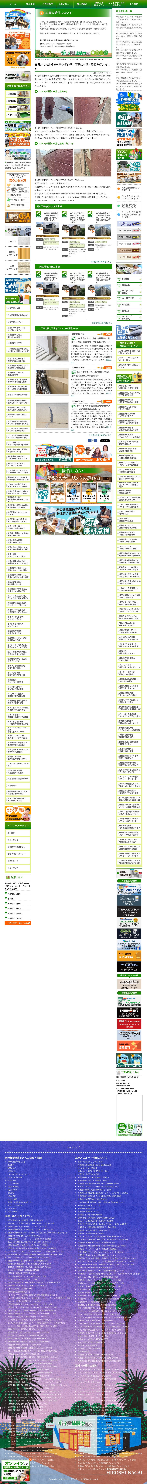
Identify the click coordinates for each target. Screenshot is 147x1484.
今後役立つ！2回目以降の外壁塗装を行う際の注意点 (97, 1227)
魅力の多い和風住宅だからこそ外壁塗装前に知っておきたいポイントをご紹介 (106, 1264)
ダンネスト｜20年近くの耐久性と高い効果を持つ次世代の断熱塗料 (102, 1407)
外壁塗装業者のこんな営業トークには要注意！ (129, 596)
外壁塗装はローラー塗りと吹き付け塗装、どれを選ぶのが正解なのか (32, 1360)
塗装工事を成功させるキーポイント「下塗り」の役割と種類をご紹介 (103, 1457)
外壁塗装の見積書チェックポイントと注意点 (129, 436)
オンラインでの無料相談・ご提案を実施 (128, 387)
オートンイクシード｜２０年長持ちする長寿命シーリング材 (99, 1416)
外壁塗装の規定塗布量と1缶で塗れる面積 (128, 680)
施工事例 (30, 4)
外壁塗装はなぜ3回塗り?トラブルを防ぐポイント (17, 520)
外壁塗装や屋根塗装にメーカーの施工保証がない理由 (129, 561)
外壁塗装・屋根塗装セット (18, 108)
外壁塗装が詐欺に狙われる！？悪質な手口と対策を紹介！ (28, 1342)
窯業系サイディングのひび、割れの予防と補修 (128, 617)
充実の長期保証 (13, 1187)
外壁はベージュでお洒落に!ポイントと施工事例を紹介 (130, 806)
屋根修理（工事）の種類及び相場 (15, 374)
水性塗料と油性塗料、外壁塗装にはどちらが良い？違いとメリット (102, 1447)
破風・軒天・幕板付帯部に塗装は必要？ (16, 527)
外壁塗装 (18, 94)
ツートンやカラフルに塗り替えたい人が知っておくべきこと (131, 214)
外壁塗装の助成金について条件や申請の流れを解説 (96, 1243)
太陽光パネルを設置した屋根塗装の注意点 (128, 701)
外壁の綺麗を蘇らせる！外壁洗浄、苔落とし (128, 687)
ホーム (13, 4)
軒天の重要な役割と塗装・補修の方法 (15, 541)
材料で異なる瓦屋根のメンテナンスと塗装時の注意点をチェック (101, 1271)
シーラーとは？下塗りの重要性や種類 (128, 547)
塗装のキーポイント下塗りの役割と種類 (127, 533)
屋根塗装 (18, 101)
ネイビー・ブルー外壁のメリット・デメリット (128, 778)
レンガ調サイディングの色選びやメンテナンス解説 (18, 471)
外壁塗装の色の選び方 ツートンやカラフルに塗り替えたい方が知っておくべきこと (38, 1233)
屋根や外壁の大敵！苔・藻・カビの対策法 (128, 694)
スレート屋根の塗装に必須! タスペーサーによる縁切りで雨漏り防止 (32, 1351)
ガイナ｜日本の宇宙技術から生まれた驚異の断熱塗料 (97, 1410)
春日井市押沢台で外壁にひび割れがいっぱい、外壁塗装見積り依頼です (129, 36)
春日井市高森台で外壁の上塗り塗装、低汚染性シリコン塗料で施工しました (129, 44)
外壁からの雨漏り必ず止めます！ (90, 1205)
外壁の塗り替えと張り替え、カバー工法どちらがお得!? (28, 1285)
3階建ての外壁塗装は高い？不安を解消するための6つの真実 (29, 1264)
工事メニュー (65, 4)
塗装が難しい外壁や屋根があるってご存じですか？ (129, 610)
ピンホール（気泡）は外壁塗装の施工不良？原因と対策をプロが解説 (32, 1326)
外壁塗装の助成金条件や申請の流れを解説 (128, 401)
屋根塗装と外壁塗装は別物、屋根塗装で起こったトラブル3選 (30, 1348)
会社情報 (11, 1193)
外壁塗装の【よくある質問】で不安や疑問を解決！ (26, 1220)
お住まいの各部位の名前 (17, 395)
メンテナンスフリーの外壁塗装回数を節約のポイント (129, 498)
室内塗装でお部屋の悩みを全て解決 (91, 1233)
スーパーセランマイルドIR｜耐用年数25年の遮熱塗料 (97, 1379)
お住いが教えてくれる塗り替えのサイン (16, 329)
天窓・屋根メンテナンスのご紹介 (16, 555)
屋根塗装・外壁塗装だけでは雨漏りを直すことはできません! (29, 1267)
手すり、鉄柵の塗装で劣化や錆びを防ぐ (16, 667)
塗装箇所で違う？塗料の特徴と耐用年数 (128, 526)
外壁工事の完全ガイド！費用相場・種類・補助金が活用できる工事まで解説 (35, 1254)
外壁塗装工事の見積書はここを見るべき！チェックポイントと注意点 (103, 1193)
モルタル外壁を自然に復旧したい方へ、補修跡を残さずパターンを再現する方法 (36, 1323)
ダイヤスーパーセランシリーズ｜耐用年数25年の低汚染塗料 (100, 1385)
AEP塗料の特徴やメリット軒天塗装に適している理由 (129, 861)
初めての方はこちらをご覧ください (91, 1162)
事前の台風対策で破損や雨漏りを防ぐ (127, 736)
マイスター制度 (13, 1183)
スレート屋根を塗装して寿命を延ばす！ (92, 1342)
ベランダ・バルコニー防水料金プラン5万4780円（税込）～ (99, 1187)
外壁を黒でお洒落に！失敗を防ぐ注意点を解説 (128, 792)
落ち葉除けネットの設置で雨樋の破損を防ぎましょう (97, 1302)
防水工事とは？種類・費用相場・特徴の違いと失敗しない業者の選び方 (33, 1391)
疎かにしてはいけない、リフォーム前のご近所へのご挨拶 (28, 1257)
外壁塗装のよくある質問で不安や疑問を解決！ (129, 394)
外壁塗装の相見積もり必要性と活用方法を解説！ (129, 422)
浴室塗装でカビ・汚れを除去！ (15, 681)
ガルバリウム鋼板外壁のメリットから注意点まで (128, 505)
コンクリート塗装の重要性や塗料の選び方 (16, 695)
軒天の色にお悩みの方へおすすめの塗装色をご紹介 (18, 548)
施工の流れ (82, 4)
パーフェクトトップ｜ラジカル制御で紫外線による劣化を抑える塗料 (103, 1369)
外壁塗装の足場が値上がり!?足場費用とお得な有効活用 (98, 1358)
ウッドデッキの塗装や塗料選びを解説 (16, 674)
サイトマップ (13, 868)
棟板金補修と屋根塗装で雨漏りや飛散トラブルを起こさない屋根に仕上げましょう (37, 1385)
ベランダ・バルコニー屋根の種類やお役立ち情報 (18, 709)
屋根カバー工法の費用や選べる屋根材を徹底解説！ (96, 1221)
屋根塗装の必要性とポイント (88, 1211)
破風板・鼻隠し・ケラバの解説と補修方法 (18, 534)
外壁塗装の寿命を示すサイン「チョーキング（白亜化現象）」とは (32, 1314)
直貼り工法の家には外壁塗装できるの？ (127, 624)
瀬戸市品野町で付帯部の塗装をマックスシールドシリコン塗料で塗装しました (129, 86)
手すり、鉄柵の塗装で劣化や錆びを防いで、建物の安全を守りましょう (103, 1314)
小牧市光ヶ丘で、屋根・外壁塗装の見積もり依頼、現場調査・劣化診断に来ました (129, 19)
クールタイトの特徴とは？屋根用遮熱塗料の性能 (129, 848)
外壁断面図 (12, 786)
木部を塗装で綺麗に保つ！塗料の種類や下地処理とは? (130, 708)
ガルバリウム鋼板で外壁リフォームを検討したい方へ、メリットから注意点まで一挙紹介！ (41, 1298)
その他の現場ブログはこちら (100, 435)
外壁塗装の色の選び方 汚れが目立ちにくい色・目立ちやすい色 (30, 1230)
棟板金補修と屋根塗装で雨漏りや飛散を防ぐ (17, 702)
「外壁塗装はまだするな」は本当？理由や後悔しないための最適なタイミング (36, 1251)
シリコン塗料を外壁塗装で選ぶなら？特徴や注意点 (18, 436)
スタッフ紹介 (13, 840)
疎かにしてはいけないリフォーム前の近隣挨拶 (128, 464)
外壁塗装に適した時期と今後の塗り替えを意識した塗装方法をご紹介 (32, 1307)
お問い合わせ (13, 861)
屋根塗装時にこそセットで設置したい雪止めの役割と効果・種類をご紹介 (104, 1299)
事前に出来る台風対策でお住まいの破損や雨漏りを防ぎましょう (31, 1419)
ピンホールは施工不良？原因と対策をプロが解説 (17, 485)
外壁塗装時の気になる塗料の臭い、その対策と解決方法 (28, 1261)
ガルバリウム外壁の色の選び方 (127, 512)
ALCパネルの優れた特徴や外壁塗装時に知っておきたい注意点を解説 (32, 1366)
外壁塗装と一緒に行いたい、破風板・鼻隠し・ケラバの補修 (99, 1280)
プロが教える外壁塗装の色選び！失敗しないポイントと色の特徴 (31, 1223)
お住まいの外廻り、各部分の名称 (20, 1289)
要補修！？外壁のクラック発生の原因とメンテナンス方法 (28, 1317)
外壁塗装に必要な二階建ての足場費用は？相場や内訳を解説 (99, 1361)
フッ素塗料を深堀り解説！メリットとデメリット (129, 820)
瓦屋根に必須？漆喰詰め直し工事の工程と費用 (95, 1268)
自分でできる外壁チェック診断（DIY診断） (23, 1279)
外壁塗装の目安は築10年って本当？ (15, 336)
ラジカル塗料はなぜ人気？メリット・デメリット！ (129, 854)
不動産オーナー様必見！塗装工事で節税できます (128, 568)
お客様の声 (47, 4)
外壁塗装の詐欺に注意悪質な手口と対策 (128, 450)
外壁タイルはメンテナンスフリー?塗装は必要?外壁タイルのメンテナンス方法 (106, 1261)
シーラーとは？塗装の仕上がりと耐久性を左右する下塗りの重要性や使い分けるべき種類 (110, 1453)
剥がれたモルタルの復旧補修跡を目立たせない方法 (18, 478)
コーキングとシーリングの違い (18, 765)
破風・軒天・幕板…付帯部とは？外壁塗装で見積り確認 (98, 1277)
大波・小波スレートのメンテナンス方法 (16, 799)
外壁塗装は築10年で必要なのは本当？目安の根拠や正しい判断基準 (32, 1248)
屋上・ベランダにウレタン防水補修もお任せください (18, 730)
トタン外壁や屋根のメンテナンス (15, 625)
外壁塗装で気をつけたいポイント (17, 513)
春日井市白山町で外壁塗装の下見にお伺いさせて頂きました (129, 51)
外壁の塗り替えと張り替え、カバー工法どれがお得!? (128, 485)
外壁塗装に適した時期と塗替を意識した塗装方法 (17, 409)
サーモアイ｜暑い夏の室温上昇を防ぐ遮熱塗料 (95, 1376)
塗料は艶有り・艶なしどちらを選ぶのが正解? (128, 631)
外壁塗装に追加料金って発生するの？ (127, 415)
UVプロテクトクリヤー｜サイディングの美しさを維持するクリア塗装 (103, 1404)
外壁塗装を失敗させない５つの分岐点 (128, 408)
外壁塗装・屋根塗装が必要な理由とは (21, 1273)
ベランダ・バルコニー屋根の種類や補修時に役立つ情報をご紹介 (31, 1388)
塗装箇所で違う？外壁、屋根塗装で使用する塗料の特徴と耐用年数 (102, 1438)
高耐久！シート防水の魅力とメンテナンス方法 (17, 737)
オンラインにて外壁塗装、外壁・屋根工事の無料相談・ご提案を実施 (103, 1239)
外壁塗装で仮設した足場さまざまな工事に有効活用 (129, 575)
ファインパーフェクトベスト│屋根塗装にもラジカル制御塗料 (100, 1373)
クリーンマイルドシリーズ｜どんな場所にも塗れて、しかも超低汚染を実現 (105, 1413)
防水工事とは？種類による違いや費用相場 (18, 716)
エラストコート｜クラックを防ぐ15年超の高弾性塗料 (97, 1401)
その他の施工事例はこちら (101, 262)
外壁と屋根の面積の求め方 (18, 779)
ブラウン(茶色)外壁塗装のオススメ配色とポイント (129, 813)
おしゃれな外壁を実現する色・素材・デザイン (129, 771)
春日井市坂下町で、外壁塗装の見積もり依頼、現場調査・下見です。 (129, 72)
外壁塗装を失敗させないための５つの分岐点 (24, 1236)
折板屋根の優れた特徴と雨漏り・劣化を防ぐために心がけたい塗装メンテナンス (107, 1258)
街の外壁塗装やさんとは (16, 1162)
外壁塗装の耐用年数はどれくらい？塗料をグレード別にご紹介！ (31, 1304)
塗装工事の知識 (14, 308)
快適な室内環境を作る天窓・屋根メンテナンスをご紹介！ (99, 1289)
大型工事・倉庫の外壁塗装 (87, 1345)
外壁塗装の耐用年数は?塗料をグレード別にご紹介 (18, 402)
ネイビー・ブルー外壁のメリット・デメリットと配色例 (28, 1438)
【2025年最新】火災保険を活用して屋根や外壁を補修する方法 (100, 1202)
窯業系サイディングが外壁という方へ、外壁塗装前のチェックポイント (103, 1466)
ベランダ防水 (18, 115)
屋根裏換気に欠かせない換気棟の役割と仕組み (17, 744)
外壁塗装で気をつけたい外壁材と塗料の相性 (17, 792)
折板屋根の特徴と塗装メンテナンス (15, 632)
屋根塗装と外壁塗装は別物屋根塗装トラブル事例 (18, 506)
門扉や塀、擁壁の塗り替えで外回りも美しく (94, 1230)
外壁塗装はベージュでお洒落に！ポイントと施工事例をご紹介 (30, 1450)
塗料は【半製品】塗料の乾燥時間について (17, 758)
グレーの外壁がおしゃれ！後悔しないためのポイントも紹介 (29, 1441)
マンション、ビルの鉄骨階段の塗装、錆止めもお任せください (100, 1311)
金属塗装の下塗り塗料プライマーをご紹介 (128, 540)
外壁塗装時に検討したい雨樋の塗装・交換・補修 (17, 569)
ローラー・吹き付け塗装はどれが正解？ (127, 673)
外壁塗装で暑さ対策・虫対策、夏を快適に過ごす (95, 1355)
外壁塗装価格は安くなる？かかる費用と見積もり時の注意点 (99, 1196)
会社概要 (134, 4)
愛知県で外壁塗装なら (16, 847)
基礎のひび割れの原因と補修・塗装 (126, 750)
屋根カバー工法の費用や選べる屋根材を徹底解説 (17, 388)
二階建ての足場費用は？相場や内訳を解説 (128, 589)
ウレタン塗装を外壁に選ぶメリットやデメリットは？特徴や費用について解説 (106, 1426)
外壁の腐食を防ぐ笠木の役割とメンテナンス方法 (18, 562)
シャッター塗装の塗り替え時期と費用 (15, 688)
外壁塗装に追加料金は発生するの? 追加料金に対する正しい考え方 (102, 1246)
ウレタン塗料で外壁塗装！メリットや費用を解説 (18, 429)
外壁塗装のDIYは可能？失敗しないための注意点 (128, 603)
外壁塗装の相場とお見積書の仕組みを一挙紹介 (95, 1190)
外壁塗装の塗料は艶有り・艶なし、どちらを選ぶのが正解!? (99, 1444)
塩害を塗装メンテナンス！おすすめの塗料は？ (18, 751)
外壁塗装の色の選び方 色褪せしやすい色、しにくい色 (27, 1226)
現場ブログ (47, 59)
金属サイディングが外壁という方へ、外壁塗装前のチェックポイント (103, 1469)
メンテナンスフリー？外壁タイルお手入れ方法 (128, 645)
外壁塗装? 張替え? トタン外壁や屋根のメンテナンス (97, 1255)
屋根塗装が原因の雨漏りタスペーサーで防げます (17, 604)
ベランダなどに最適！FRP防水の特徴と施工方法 (18, 723)
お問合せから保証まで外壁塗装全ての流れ (93, 1171)
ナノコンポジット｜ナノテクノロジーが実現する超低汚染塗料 (100, 1398)
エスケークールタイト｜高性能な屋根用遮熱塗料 (95, 1391)
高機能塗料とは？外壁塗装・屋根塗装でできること (18, 499)
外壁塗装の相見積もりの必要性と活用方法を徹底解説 (27, 1338)
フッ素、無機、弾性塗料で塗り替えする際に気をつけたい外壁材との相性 (34, 1379)
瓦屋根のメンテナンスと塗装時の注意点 (17, 639)
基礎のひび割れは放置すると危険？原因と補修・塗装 (27, 1426)
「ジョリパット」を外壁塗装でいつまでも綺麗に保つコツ (28, 1376)
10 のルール (12, 1180)
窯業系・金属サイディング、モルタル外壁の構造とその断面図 (30, 1373)
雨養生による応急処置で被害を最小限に (128, 743)
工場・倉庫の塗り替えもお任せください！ (129, 352)
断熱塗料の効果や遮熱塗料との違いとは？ (128, 722)
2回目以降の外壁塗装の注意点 (126, 519)
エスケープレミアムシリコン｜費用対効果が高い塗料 (97, 1388)
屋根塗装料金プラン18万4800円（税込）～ (93, 1180)
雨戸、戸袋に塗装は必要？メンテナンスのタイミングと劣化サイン (102, 1330)
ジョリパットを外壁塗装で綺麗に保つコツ (129, 666)
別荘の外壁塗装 (83, 1352)
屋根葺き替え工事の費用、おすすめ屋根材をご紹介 (96, 1218)
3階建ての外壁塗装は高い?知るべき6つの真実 (129, 478)
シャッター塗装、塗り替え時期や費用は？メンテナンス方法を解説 (102, 1323)
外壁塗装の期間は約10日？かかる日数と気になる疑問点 (28, 1245)
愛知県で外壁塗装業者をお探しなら (20, 1202)
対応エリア (12, 1196)
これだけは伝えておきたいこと (19, 1174)
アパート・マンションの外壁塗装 (90, 1348)
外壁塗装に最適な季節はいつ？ (17, 415)
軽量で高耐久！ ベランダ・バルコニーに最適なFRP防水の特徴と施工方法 (34, 1394)
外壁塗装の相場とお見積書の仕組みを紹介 (128, 429)
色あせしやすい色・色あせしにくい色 (129, 206)
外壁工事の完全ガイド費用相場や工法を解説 (16, 360)
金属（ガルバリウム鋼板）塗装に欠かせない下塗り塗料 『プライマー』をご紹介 (107, 1460)
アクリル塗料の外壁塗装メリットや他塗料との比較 (18, 422)
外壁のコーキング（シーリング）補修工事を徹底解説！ (98, 1249)
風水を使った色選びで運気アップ (130, 189)
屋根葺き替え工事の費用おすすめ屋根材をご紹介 (17, 381)
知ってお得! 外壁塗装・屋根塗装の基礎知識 (23, 1270)
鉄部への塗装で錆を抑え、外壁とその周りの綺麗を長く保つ (99, 1308)
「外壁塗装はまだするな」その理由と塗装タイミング (18, 350)
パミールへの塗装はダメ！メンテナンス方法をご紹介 (129, 715)
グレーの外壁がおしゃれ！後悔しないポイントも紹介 (129, 785)
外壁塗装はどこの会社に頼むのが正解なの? (23, 1354)
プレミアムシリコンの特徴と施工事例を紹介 (128, 841)
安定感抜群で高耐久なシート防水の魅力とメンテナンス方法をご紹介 (32, 1401)
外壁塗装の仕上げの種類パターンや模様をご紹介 (128, 834)
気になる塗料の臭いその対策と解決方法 (127, 471)
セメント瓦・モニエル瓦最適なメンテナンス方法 (17, 646)
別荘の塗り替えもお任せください (129, 366)
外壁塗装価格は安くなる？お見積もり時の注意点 (18, 367)
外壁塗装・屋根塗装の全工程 (88, 1174)
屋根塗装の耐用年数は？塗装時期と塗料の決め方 (128, 764)
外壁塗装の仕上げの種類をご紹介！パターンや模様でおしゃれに (31, 1466)
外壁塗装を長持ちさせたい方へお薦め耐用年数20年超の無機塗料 (101, 1450)
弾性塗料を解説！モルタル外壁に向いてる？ (129, 827)
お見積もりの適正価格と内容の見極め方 (128, 443)
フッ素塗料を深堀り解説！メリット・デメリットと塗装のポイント (32, 1457)
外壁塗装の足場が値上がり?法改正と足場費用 (130, 582)
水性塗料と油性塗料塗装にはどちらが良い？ (128, 638)
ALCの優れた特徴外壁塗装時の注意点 (15, 772)
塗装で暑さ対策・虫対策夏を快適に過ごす (17, 450)
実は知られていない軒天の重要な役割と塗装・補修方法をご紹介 (101, 1283)
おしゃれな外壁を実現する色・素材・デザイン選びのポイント (30, 1435)
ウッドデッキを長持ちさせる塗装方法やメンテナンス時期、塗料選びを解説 (105, 1317)
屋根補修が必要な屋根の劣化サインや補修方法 (17, 590)
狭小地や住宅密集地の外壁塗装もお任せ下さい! (17, 611)
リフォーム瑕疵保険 (15, 1177)
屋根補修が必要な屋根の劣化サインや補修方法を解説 (97, 1305)
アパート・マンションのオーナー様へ (128, 359)
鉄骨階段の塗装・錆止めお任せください (17, 660)
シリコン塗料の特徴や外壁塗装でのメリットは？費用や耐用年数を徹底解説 (105, 1419)
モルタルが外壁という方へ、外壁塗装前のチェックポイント (99, 1463)
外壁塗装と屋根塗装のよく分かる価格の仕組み (95, 1165)
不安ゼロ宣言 (12, 1190)
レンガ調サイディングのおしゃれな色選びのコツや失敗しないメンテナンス (35, 1320)
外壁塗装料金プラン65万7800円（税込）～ (93, 1177)
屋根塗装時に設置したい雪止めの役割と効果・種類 (18, 576)
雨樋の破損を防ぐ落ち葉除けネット (15, 583)
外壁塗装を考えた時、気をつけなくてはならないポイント (28, 1332)
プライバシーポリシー (16, 854)
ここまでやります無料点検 (87, 1168)
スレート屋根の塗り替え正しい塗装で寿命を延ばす (18, 597)
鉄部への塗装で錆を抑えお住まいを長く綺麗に (17, 653)
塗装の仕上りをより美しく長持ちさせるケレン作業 (18, 492)
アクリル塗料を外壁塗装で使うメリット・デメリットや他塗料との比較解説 (105, 1422)
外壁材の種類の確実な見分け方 (125, 491)
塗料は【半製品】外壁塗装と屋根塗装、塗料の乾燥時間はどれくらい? (33, 1357)
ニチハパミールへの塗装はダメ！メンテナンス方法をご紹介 (29, 1413)
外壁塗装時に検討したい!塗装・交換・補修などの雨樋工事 (99, 1295)
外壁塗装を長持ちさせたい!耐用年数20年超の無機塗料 (130, 554)
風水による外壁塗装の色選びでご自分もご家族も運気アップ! (29, 1242)
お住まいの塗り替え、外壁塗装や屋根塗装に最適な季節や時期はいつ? (33, 1310)
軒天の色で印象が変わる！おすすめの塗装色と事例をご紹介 (99, 1286)
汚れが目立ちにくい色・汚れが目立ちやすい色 (131, 197)
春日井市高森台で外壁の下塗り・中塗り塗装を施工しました (129, 79)
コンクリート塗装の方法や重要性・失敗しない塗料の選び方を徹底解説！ (104, 1327)
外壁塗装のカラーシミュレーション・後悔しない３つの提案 (29, 1239)
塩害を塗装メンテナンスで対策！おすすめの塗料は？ (27, 1407)
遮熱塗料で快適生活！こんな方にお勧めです (94, 1394)
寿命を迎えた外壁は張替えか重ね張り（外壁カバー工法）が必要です (103, 1224)
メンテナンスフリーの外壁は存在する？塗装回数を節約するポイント (32, 1295)
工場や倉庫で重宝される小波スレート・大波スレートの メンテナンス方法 (34, 1382)
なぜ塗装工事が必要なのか (18, 315)
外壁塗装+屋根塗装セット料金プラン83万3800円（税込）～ (99, 1183)
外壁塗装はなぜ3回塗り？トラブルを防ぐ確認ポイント (27, 1335)
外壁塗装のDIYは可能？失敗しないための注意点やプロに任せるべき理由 (34, 1282)
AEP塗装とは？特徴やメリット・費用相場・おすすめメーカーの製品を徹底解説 (107, 1432)
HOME (38, 59)
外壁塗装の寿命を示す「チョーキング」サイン (17, 457)
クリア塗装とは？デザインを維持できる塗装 (18, 443)
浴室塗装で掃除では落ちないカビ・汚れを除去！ (95, 1320)
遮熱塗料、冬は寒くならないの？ (90, 1435)
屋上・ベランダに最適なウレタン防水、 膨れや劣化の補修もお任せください (35, 1398)
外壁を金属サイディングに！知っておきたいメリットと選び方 (100, 1252)
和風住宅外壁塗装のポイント (127, 652)
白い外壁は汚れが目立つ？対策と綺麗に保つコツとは (129, 799)
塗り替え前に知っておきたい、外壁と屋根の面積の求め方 (28, 1369)
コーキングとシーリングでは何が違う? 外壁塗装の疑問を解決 (30, 1363)
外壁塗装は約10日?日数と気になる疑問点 (128, 457)
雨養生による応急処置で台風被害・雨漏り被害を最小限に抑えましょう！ (34, 1422)
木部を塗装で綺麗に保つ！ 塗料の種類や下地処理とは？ (28, 1410)
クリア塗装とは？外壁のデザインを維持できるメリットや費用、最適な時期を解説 (107, 1429)
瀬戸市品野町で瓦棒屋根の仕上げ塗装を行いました (129, 65)
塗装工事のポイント (15, 322)
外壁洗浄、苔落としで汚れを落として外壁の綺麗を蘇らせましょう (102, 1333)
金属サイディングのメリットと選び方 (15, 618)
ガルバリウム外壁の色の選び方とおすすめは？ (24, 1301)
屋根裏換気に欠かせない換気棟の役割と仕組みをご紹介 (28, 1404)
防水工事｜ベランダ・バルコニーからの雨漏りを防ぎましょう (100, 1236)
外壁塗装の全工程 (15, 343)
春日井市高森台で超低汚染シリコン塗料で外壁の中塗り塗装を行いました (129, 58)
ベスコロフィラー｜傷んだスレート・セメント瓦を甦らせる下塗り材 (103, 1382)
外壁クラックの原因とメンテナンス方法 (16, 464)
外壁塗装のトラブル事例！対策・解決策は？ (129, 757)
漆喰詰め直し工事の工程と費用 (127, 659)
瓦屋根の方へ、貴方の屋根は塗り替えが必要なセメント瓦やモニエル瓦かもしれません (109, 1274)
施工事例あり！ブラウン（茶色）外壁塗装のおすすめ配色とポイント (32, 1453)
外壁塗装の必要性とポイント (88, 1208)
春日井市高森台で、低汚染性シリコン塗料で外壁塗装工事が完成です (129, 27)
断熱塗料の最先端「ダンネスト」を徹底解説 (129, 729)
